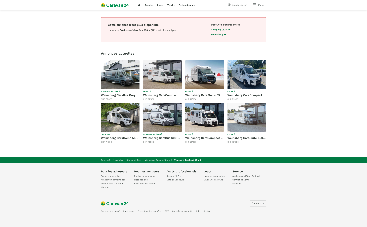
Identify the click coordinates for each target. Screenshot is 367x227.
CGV (167, 211)
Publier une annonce (144, 176)
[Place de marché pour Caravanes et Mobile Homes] (115, 5)
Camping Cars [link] (219, 29)
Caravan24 (106, 160)
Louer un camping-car (214, 176)
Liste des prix (141, 180)
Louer (160, 5)
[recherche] (139, 5)
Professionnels (187, 5)
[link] (120, 80)
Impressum (128, 211)
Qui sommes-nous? (110, 211)
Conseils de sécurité (182, 211)
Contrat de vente (240, 180)
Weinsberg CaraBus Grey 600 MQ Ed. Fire (130, 95)
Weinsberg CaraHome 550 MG (122, 138)
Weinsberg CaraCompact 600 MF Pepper (171, 95)
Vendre (171, 5)
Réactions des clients (144, 183)
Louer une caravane (213, 180)
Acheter (149, 5)
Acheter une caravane (112, 183)
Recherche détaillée (111, 176)
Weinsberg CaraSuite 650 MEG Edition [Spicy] (259, 138)
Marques (105, 187)
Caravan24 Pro (173, 176)
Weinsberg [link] (217, 34)
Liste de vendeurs (175, 180)
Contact (207, 211)
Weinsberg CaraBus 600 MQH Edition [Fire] (173, 138)
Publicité (236, 183)
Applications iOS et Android (246, 176)
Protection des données (149, 211)
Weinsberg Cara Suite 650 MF (206, 95)
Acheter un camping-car (113, 180)
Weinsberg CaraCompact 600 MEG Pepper (215, 138)
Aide (198, 211)
